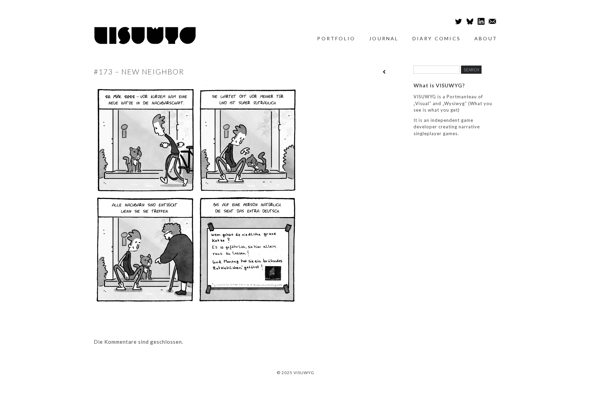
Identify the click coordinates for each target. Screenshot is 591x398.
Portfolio (336, 38)
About (485, 38)
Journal (383, 38)
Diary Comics (436, 38)
